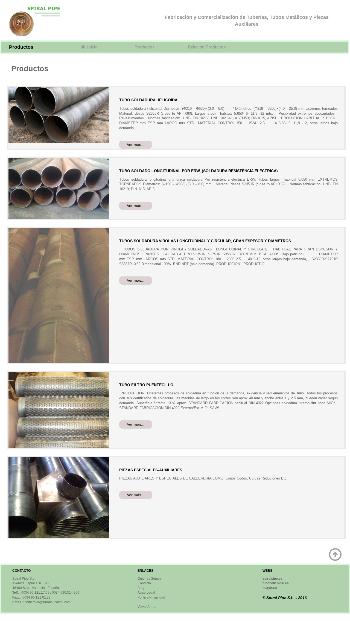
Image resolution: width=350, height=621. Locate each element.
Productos (144, 47)
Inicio (91, 47)
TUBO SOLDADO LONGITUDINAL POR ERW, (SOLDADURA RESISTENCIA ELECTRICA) (198, 171)
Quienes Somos (149, 578)
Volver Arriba (147, 607)
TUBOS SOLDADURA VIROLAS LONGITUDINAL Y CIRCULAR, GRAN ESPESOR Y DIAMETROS (205, 241)
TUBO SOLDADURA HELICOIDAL (149, 100)
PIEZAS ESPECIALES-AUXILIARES (150, 470)
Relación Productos (207, 47)
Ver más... (135, 145)
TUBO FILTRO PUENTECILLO (146, 385)
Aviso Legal (146, 592)
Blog (141, 588)
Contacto (144, 583)
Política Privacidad (151, 597)
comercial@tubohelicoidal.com (48, 602)
